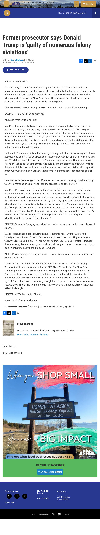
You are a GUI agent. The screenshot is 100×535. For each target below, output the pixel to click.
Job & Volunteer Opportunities (63, 498)
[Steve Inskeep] (8, 328)
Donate (89, 4)
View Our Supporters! (50, 471)
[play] (7, 13)
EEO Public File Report (43, 492)
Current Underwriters (50, 465)
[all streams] (96, 13)
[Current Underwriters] (50, 412)
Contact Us (61, 492)
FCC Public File (43, 499)
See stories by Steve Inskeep (32, 334)
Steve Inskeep (17, 60)
